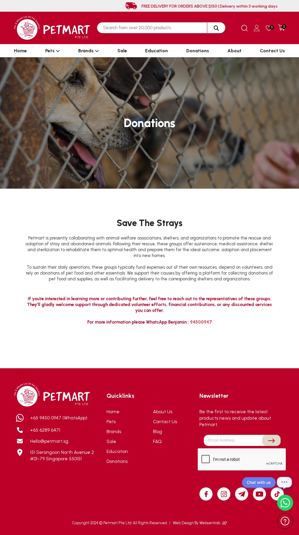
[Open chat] (284, 482)
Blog (157, 431)
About (234, 50)
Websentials (210, 523)
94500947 (201, 322)
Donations (197, 50)
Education (156, 50)
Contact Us (272, 50)
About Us (162, 411)
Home (20, 50)
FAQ (157, 441)
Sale (122, 50)
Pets (50, 50)
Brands (86, 50)
